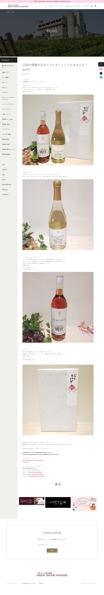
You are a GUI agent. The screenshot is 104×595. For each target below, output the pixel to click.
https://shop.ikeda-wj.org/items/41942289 (32, 460)
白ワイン (4, 87)
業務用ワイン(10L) (7, 119)
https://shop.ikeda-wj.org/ (28, 468)
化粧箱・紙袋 (6, 124)
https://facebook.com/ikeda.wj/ (36, 474)
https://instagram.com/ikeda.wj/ (37, 476)
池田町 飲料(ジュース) (8, 149)
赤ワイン (4, 82)
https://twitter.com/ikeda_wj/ (35, 472)
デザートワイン (6, 109)
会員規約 (41, 583)
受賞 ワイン (5, 72)
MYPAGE (78, 6)
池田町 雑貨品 (6, 154)
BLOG (61, 6)
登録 (52, 550)
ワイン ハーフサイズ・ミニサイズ (8, 98)
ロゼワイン (5, 92)
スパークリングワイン (8, 104)
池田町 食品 (5, 139)
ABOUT (51, 6)
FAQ (56, 6)
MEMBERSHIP (69, 6)
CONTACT (85, 6)
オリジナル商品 (6, 134)
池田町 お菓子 (6, 144)
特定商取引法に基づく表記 (28, 583)
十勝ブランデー (6, 114)
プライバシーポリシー (12, 583)
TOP (45, 6)
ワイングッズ (6, 129)
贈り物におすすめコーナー (8, 66)
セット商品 (5, 77)
